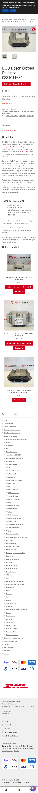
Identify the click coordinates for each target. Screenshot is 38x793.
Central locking (13, 496)
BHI (7, 449)
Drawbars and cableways (12, 433)
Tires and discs (9, 647)
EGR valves (9, 540)
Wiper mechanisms (12, 635)
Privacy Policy (6, 782)
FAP (9, 502)
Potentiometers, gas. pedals (15, 584)
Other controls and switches (15, 581)
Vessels (6, 654)
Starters (8, 613)
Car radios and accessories (14, 458)
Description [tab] (6, 125)
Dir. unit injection (23, 111)
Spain (4, 751)
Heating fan (10, 556)
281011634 (14, 116)
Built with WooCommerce (21, 782)
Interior (6, 644)
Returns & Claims (10, 725)
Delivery (7, 728)
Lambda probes (11, 572)
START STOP (12, 521)
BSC (9, 486)
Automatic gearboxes (15, 480)
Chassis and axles (10, 427)
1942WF (8, 116)
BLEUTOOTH (12, 483)
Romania (30, 748)
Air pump (9, 442)
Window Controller (12, 628)
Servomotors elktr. (12, 603)
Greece (17, 746)
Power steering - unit (14, 518)
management (6, 147)
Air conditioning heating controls (16, 439)
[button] (33, 29)
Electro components (15, 19)
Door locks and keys (12, 534)
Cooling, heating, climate (12, 430)
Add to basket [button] (19, 400)
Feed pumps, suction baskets (15, 553)
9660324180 (30, 116)
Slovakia (16, 751)
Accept (5, 10)
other (10, 512)
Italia (17, 748)
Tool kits (7, 650)
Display (8, 531)
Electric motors (11, 543)
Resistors (9, 594)
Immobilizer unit (13, 509)
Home (6, 19)
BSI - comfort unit (13, 490)
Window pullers (11, 632)
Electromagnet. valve (12, 546)
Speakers (9, 606)
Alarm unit (11, 477)
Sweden (10, 751)
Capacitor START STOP (13, 455)
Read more (19, 291)
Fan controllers (11, 550)
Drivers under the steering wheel (16, 537)
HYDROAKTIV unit (12, 565)
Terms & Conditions (11, 732)
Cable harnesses (11, 452)
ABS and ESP (12, 464)
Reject (13, 10)
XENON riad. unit (13, 527)
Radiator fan (10, 587)
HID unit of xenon (13, 505)
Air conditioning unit (14, 471)
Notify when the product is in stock (16, 84)
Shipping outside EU (11, 736)
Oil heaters (9, 575)
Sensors (8, 600)
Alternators (9, 445)
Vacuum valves (11, 625)
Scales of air (10, 597)
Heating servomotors (12, 559)
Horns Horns (10, 562)
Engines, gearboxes (10, 641)
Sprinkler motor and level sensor (16, 610)
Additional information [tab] (9, 130)
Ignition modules (11, 568)
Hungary (12, 748)
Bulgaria (5, 746)
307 (22, 152)
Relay (8, 591)
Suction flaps (10, 616)
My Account (6, 790)
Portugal (23, 748)
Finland (23, 746)
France (29, 746)
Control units (26, 19)
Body (5, 420)
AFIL (9, 467)
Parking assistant (13, 515)
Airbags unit (12, 474)
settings (16, 7)
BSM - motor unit (13, 493)
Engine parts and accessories (13, 638)
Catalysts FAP (8, 423)
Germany (5, 748)
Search (19, 790)
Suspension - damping (15, 524)
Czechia (11, 746)
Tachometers (10, 622)
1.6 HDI (26, 152)
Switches (9, 619)
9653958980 (22, 116)
